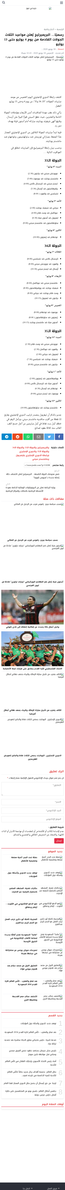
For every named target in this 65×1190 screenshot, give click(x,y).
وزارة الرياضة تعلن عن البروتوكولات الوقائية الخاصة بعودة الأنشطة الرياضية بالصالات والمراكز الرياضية (30, 488)
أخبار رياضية (49, 29)
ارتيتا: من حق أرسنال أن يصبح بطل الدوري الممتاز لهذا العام (30, 1083)
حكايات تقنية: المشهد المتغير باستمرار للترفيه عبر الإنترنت (23, 890)
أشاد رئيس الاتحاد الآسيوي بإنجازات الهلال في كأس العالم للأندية (30, 1063)
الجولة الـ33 (30, 447)
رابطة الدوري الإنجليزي (37, 455)
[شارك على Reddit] (17, 437)
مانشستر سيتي (40, 459)
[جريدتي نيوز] (32, 16)
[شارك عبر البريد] (38, 437)
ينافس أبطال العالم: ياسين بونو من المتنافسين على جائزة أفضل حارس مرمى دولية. (30, 1093)
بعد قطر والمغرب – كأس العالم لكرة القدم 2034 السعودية (21, 982)
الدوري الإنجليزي (27, 451)
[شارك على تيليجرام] (6, 437)
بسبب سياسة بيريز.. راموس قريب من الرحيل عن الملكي (32, 540)
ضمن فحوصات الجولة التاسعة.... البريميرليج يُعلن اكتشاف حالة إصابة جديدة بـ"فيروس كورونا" (32, 474)
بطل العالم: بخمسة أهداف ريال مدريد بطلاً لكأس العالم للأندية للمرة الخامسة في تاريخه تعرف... (31, 1073)
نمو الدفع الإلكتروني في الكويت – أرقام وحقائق (21, 905)
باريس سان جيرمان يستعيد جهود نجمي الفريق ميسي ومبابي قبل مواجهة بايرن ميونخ (32, 1052)
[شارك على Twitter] (49, 437)
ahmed (61, 49)
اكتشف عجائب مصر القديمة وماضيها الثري (24, 998)
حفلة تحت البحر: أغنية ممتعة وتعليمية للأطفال (24, 859)
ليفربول (20, 455)
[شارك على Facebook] (59, 437)
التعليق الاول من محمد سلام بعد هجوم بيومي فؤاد (22, 967)
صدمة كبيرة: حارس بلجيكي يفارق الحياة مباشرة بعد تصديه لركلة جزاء (30, 1041)
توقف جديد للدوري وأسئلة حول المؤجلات (22, 874)
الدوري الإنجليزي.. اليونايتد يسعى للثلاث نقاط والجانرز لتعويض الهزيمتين (32, 757)
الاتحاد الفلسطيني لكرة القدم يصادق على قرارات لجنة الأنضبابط (32, 668)
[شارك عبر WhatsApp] (28, 437)
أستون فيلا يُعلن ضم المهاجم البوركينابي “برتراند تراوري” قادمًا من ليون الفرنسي (32, 583)
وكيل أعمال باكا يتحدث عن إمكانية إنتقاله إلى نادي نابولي (32, 627)
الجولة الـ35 (42, 451)
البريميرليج (42, 447)
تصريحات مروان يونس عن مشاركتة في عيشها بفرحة (21, 951)
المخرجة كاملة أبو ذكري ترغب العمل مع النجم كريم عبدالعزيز (21, 921)
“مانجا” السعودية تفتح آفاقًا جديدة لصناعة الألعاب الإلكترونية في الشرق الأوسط (21, 938)
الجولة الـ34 (17, 447)
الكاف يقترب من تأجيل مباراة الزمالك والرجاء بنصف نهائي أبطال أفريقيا (32, 712)
